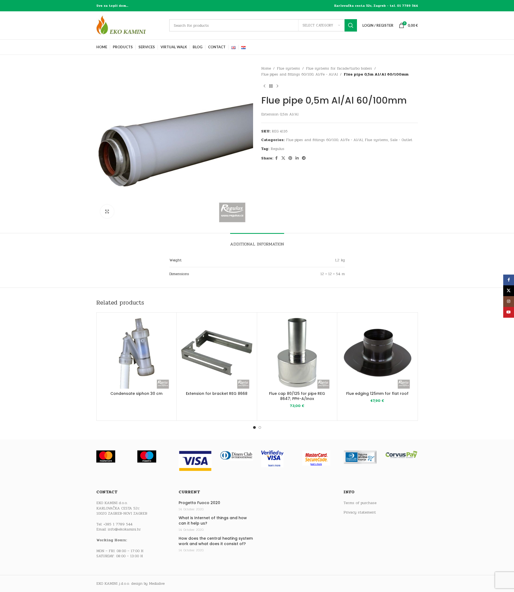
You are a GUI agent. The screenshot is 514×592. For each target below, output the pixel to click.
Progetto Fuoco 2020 (199, 502)
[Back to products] (271, 86)
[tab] (257, 241)
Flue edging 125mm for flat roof (377, 393)
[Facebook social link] (276, 158)
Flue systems (288, 68)
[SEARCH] (351, 25)
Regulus (277, 149)
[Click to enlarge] (107, 211)
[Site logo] (130, 25)
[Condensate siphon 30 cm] (137, 353)
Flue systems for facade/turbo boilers (339, 68)
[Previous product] (264, 86)
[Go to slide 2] (259, 427)
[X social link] (283, 158)
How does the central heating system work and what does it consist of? (216, 541)
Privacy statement (359, 512)
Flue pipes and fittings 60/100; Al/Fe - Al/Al (299, 74)
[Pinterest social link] (290, 158)
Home (266, 68)
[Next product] (277, 86)
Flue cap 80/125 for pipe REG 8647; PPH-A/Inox (297, 396)
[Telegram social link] (303, 158)
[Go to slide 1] (254, 427)
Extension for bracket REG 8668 (216, 393)
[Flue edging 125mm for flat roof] (377, 353)
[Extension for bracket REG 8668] (217, 353)
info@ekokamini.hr (124, 529)
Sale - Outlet (401, 140)
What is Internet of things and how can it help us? (213, 520)
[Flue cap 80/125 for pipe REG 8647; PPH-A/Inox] (297, 353)
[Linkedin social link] (297, 158)
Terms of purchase (359, 503)
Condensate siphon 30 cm (136, 393)
